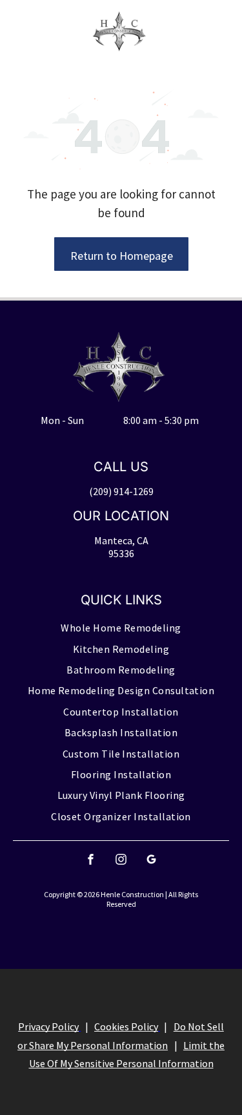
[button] (208, 32)
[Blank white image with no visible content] (30, 38)
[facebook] (91, 861)
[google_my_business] (151, 861)
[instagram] (121, 861)
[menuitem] (121, 628)
